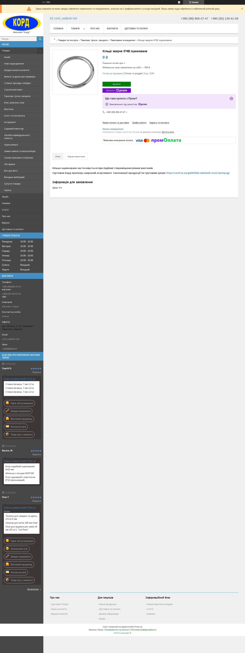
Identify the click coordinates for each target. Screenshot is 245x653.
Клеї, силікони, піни (14, 102)
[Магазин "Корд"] (21, 23)
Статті (5, 209)
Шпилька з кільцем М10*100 (20, 473)
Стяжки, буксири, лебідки (17, 83)
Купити (116, 84)
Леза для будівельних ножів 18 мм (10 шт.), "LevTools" (21, 528)
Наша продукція (107, 604)
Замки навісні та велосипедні (20, 151)
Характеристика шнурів (159, 604)
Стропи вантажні (13, 89)
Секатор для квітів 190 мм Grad (21, 523)
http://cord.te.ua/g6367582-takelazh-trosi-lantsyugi (198, 172)
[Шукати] (40, 38)
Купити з (111, 90)
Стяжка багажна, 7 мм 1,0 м (20, 392)
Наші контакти (59, 608)
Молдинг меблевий (14, 177)
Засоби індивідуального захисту (17, 137)
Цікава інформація (108, 613)
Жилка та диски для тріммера (19, 76)
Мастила (8, 109)
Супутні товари (12, 183)
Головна (58, 28)
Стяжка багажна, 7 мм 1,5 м (20, 384)
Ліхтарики (9, 164)
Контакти (112, 28)
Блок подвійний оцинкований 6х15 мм (20, 468)
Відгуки (6, 222)
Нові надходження (14, 63)
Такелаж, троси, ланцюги (17, 96)
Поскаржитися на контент (117, 630)
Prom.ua (138, 627)
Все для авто (11, 170)
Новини (6, 203)
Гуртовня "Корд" (60, 604)
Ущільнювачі (11, 144)
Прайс (5, 196)
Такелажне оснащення (122, 40)
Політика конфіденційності (143, 630)
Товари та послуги (68, 40)
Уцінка (7, 190)
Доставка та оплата (12, 229)
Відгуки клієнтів (59, 613)
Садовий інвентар (14, 128)
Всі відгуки (33, 589)
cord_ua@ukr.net (10, 338)
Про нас (6, 216)
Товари (6, 50)
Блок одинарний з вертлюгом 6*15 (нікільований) (20, 478)
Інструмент (10, 122)
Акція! (7, 57)
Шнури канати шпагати (16, 70)
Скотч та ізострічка (14, 115)
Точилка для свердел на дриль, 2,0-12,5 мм (22, 517)
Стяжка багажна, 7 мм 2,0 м (20, 388)
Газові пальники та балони (18, 157)
